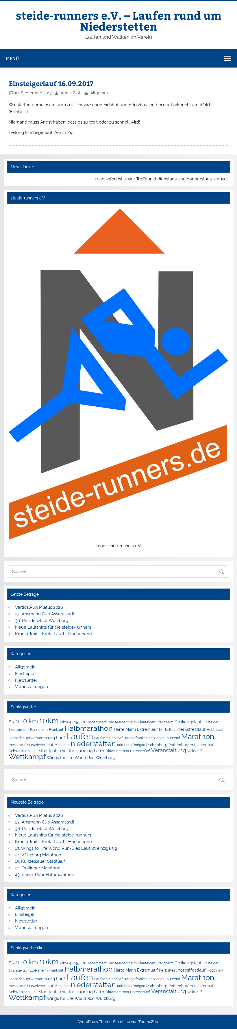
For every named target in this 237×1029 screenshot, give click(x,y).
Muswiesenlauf (40, 745)
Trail (62, 750)
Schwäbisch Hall (23, 751)
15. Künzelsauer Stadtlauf (40, 861)
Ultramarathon (117, 751)
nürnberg (124, 745)
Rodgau (139, 745)
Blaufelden (146, 722)
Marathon (197, 736)
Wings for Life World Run (71, 757)
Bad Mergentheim (122, 722)
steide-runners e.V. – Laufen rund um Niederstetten (118, 20)
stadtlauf (47, 750)
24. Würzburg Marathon (38, 855)
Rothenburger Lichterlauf (191, 745)
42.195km (77, 721)
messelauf (17, 745)
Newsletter (26, 680)
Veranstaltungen (31, 686)
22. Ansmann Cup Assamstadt (44, 614)
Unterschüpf (140, 751)
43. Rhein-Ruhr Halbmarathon (44, 874)
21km (64, 722)
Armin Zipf (70, 93)
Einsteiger (25, 673)
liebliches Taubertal (164, 738)
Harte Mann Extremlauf (136, 729)
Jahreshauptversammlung (32, 738)
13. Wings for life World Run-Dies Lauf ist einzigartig (66, 848)
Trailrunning (80, 750)
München (62, 745)
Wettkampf (27, 756)
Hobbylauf (215, 729)
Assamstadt (97, 722)
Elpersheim (39, 729)
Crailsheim (164, 722)
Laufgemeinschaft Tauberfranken (121, 738)
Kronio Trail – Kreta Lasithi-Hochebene (53, 633)
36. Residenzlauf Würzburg (41, 620)
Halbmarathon (88, 728)
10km (49, 720)
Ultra (99, 750)
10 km (29, 721)
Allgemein (100, 93)
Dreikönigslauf (188, 721)
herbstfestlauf (191, 729)
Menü (12, 58)
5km (14, 721)
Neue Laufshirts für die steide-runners (53, 627)
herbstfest (168, 729)
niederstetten (93, 743)
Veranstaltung (168, 750)
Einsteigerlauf (19, 729)
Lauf (60, 737)
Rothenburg (156, 745)
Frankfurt (56, 730)
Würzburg (105, 757)
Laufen (79, 736)
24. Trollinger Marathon (37, 868)
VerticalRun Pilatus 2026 (39, 607)
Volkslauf (194, 751)
